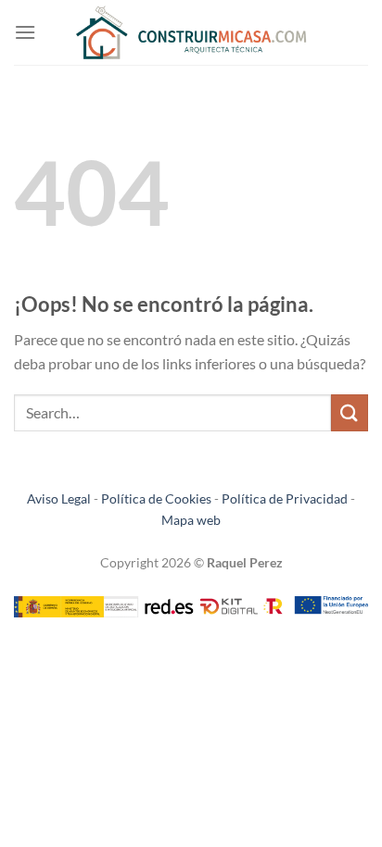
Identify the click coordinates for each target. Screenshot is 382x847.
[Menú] (25, 32)
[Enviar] (349, 412)
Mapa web (191, 520)
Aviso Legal (59, 498)
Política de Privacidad (285, 498)
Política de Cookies (156, 498)
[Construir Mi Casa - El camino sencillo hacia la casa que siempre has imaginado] (191, 33)
